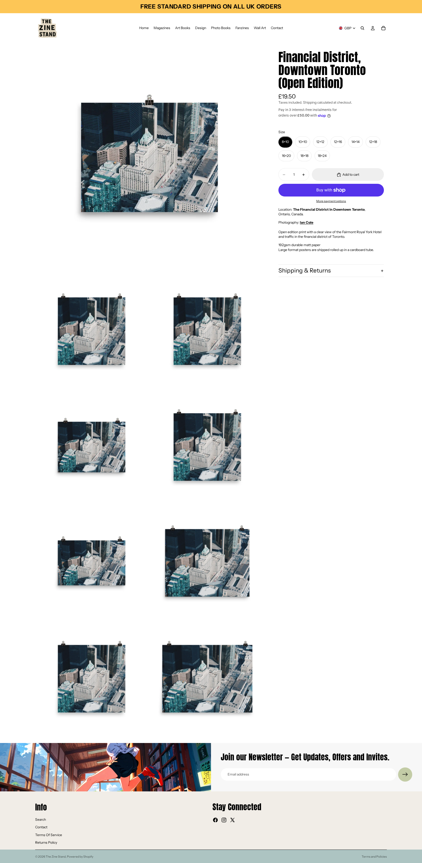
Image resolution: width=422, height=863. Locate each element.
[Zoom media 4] (91, 447)
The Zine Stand (56, 856)
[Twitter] (232, 820)
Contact (41, 827)
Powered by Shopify (80, 856)
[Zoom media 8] (91, 678)
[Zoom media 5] (207, 447)
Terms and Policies (374, 856)
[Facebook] (215, 820)
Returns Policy (46, 842)
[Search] (362, 28)
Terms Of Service (48, 834)
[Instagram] (224, 820)
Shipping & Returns (304, 270)
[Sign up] (405, 774)
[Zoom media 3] (207, 331)
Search (40, 819)
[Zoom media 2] (91, 331)
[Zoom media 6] (91, 562)
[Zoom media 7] (207, 562)
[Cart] (383, 28)
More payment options (331, 201)
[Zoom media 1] (149, 157)
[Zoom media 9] (207, 678)
